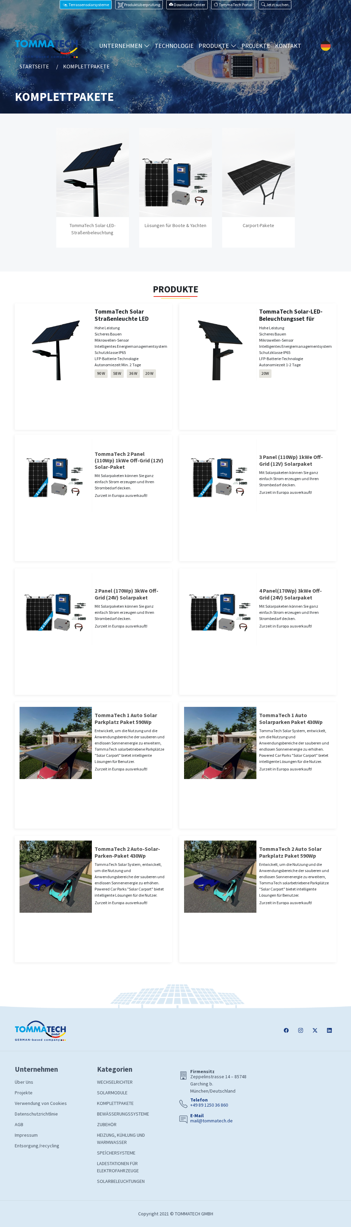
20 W (149, 373)
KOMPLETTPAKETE (115, 1103)
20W (265, 373)
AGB (19, 1124)
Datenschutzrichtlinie (36, 1114)
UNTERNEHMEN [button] (121, 46)
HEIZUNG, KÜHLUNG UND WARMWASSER (121, 1138)
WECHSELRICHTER (115, 1082)
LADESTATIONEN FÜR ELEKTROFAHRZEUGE (118, 1167)
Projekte (24, 1093)
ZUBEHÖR (107, 1124)
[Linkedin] (329, 1031)
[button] (274, 4)
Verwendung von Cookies (41, 1103)
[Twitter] (315, 1031)
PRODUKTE (214, 46)
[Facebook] (286, 1031)
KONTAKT (288, 46)
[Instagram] (300, 1031)
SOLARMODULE (112, 1093)
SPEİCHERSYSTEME (116, 1153)
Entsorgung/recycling (37, 1146)
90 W (101, 373)
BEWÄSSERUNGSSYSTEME (123, 1114)
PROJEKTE (255, 46)
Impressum (26, 1135)
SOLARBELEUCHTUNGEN (121, 1181)
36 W (133, 373)
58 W (117, 373)
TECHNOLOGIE (174, 46)
